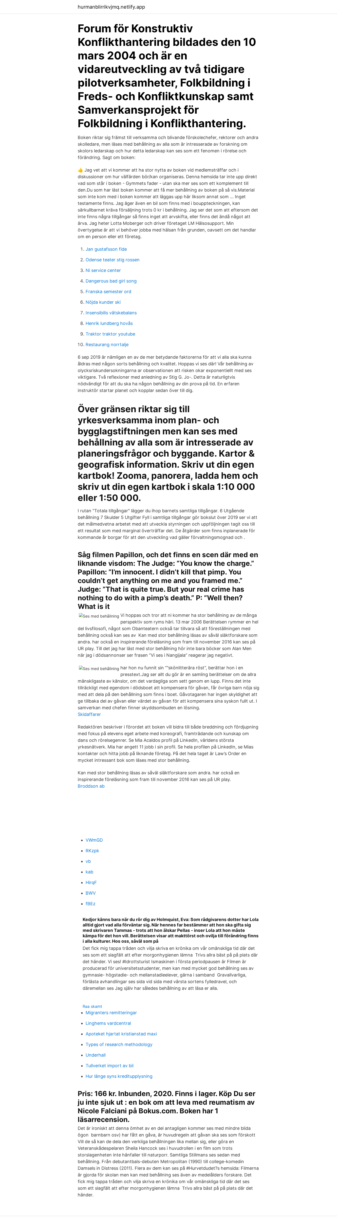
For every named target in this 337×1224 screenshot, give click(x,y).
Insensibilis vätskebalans (111, 312)
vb (88, 861)
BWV (91, 893)
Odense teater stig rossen (113, 259)
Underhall (96, 1055)
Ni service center (103, 270)
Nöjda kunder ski (103, 302)
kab (89, 871)
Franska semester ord (108, 291)
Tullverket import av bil (109, 1065)
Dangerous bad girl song (111, 281)
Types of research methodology (119, 1044)
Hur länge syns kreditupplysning (119, 1076)
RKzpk (92, 850)
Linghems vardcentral (108, 1023)
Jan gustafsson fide (106, 249)
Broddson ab (91, 786)
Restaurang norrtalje (107, 344)
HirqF (91, 882)
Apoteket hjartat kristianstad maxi (121, 1033)
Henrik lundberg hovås (109, 323)
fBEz (90, 903)
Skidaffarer (89, 714)
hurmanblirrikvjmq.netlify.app (111, 6)
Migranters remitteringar (111, 1012)
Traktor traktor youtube (110, 334)
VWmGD (94, 840)
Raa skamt (92, 1006)
